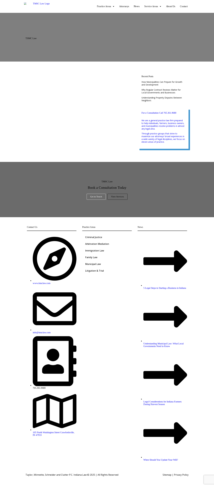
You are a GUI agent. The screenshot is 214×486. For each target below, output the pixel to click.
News (137, 6)
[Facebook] (29, 444)
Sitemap (167, 474)
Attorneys (124, 6)
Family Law (91, 257)
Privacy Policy (181, 474)
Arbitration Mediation (97, 243)
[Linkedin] (36, 444)
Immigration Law (94, 250)
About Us (170, 6)
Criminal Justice (93, 237)
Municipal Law (93, 264)
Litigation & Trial (94, 270)
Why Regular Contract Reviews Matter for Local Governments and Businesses (161, 91)
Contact (184, 6)
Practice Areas (104, 6)
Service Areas (151, 6)
